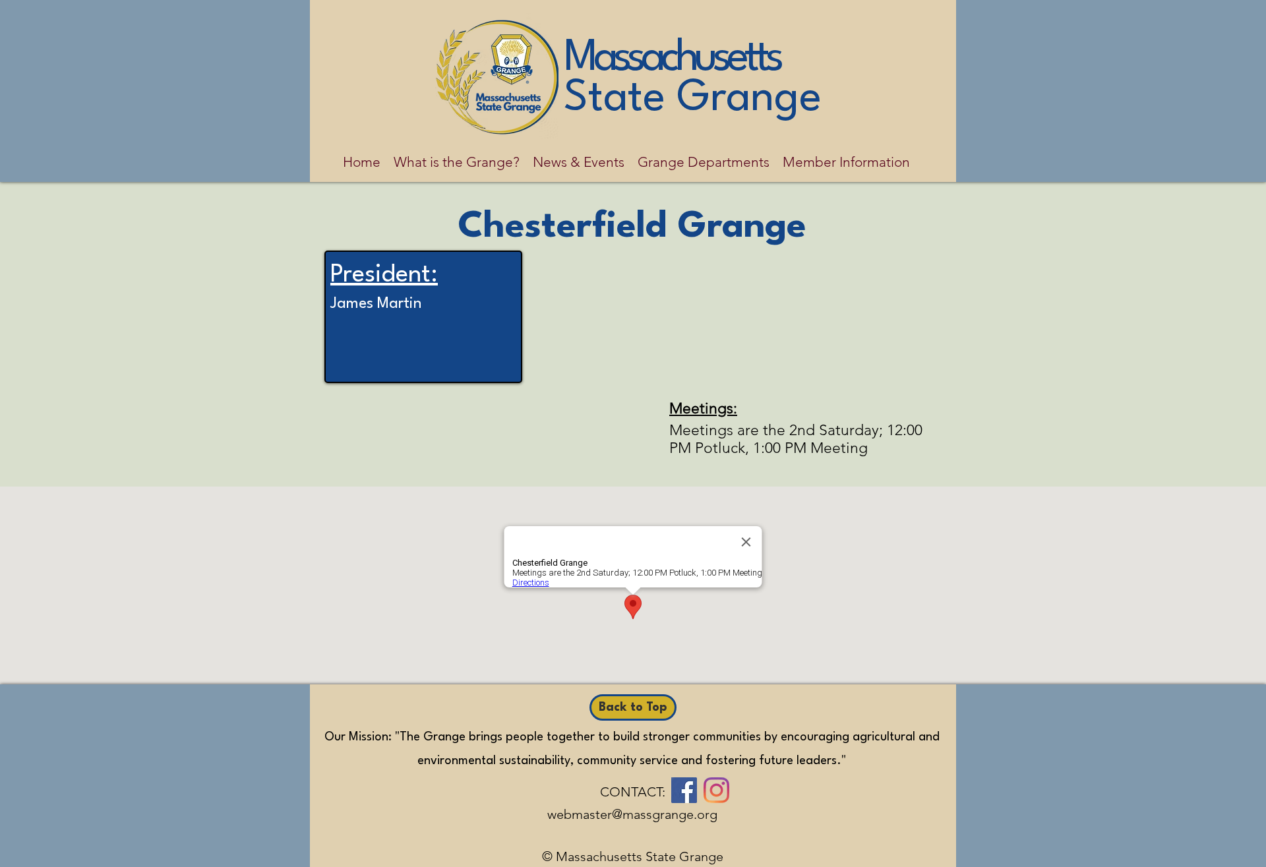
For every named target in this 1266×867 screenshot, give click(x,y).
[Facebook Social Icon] (684, 790)
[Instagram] (716, 790)
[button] (456, 162)
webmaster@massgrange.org (632, 814)
